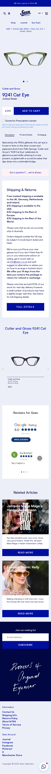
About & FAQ (9, 721)
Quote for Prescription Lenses (20, 120)
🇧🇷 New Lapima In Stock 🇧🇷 (25, 3)
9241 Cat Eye (15, 95)
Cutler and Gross (11, 88)
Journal (23, 22)
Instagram (7, 742)
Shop (13, 22)
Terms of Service (11, 724)
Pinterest (7, 748)
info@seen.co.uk (18, 261)
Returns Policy (10, 718)
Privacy (6, 727)
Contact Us (8, 711)
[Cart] (46, 13)
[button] (43, 766)
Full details (25, 306)
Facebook (7, 745)
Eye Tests (36, 22)
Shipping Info (9, 715)
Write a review (21, 440)
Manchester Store (12, 755)
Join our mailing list (25, 630)
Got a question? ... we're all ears (25, 172)
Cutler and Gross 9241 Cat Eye (25, 330)
